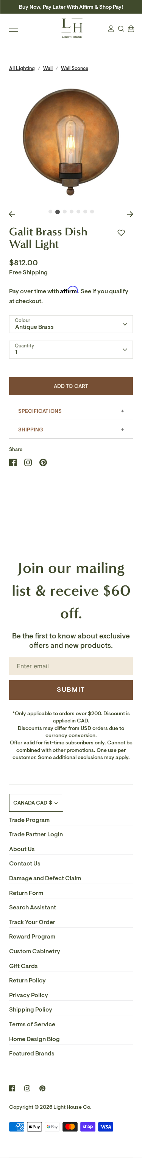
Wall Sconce (74, 68)
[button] (121, 233)
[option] (71, 142)
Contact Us (25, 863)
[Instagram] (27, 1088)
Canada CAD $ (32, 802)
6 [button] (85, 211)
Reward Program (32, 936)
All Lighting (22, 68)
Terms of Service (32, 1024)
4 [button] (71, 211)
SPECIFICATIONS (40, 411)
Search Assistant (32, 907)
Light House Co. (72, 1107)
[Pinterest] (42, 1088)
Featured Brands (32, 1053)
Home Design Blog (34, 1039)
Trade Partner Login (36, 834)
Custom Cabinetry (34, 951)
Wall (48, 68)
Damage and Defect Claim (45, 878)
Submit (71, 689)
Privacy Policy (28, 995)
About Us (22, 849)
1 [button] (50, 211)
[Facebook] (12, 1088)
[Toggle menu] (13, 29)
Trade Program (29, 820)
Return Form (26, 893)
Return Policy (27, 980)
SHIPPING (30, 429)
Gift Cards (23, 966)
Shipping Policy (30, 1009)
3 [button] (65, 211)
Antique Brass (34, 327)
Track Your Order (32, 922)
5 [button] (78, 211)
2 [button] (57, 212)
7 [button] (92, 211)
